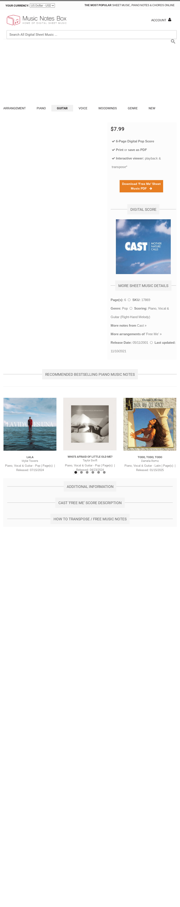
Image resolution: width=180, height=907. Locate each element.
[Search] (172, 14)
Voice (83, 108)
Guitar (62, 108)
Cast (140, 325)
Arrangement (14, 108)
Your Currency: (17, 5)
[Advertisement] (90, 72)
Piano (41, 108)
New (152, 108)
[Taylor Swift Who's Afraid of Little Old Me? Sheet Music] (89, 424)
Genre (133, 108)
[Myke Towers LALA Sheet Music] (30, 424)
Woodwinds (107, 108)
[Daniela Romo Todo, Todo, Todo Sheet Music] (149, 424)
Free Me (152, 334)
